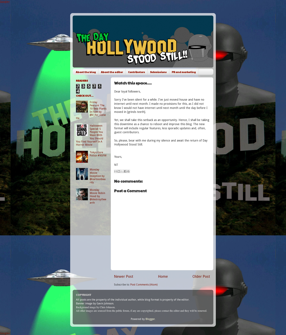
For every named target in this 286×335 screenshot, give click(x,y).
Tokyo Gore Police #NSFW (98, 154)
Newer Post (123, 276)
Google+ (5, 1)
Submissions (158, 72)
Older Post (201, 276)
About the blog (86, 72)
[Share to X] (122, 171)
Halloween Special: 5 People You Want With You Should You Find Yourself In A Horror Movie (89, 135)
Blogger (150, 319)
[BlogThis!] (118, 171)
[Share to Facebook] (125, 171)
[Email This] (115, 171)
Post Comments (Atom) (144, 284)
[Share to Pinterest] (128, 171)
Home (163, 276)
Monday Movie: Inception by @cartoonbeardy (97, 176)
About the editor (112, 72)
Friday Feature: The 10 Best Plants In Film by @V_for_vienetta (91, 110)
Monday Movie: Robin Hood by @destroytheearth (98, 196)
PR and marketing (184, 72)
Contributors (136, 72)
